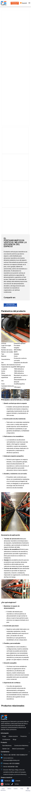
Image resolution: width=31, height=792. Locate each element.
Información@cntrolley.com (11, 760)
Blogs (14, 739)
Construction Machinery (21, 745)
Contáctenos (6, 739)
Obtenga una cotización (14, 3)
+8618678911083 (12, 766)
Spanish (24, 3)
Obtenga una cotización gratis (10, 305)
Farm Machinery (6, 745)
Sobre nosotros (13, 736)
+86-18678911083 (13, 755)
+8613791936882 (14, 763)
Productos (24, 736)
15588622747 (23, 755)
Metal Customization (18, 749)
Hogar (4, 736)
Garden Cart (6, 749)
